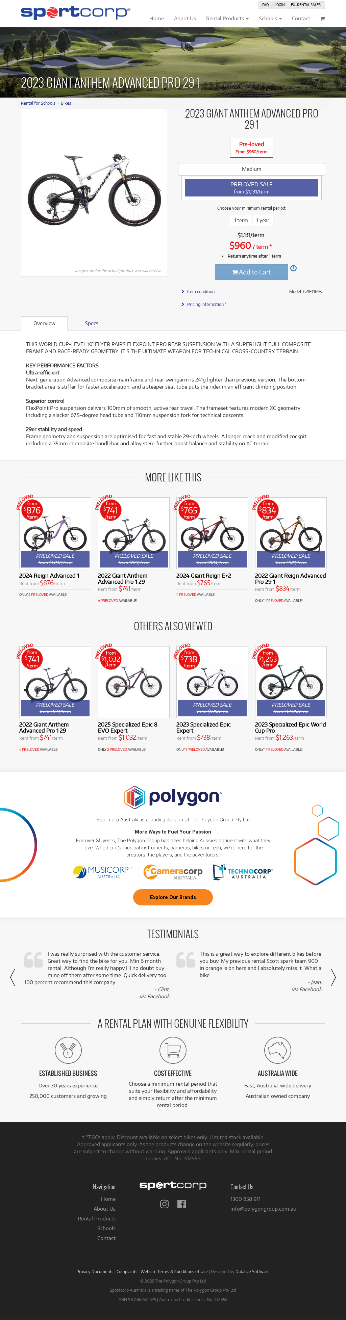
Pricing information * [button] (207, 304)
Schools (106, 1228)
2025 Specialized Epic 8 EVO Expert (127, 727)
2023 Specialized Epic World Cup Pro (290, 727)
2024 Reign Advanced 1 (49, 575)
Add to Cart (254, 272)
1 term (241, 220)
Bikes (66, 103)
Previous (30, 190)
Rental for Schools (38, 103)
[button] (12, 977)
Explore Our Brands (173, 897)
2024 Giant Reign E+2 (203, 575)
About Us (105, 1209)
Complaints (127, 1271)
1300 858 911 (245, 1199)
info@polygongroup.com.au (263, 1209)
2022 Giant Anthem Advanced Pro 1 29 (122, 578)
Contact (106, 1238)
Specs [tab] (91, 323)
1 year (262, 220)
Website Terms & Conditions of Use (174, 1271)
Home (108, 1199)
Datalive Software (253, 1271)
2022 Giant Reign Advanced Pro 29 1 (290, 578)
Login (280, 5)
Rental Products (97, 1218)
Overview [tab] (44, 323)
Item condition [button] (201, 291)
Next (159, 190)
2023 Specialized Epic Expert (203, 727)
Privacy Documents (95, 1271)
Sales (306, 5)
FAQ (265, 5)
